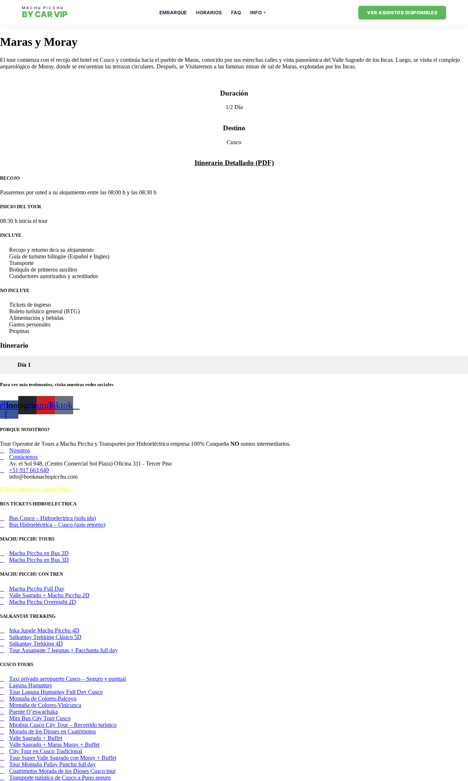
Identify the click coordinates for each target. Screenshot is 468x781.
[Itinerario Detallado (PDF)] (234, 149)
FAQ (236, 12)
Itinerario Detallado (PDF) (234, 163)
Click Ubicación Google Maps (35, 489)
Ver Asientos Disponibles (402, 12)
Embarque (173, 12)
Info (258, 12)
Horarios (209, 12)
